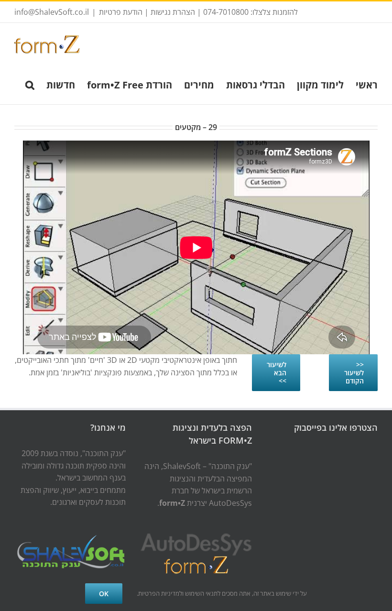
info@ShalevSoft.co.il (51, 12)
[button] (29, 84)
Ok (104, 593)
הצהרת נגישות (173, 12)
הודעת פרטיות (120, 12)
